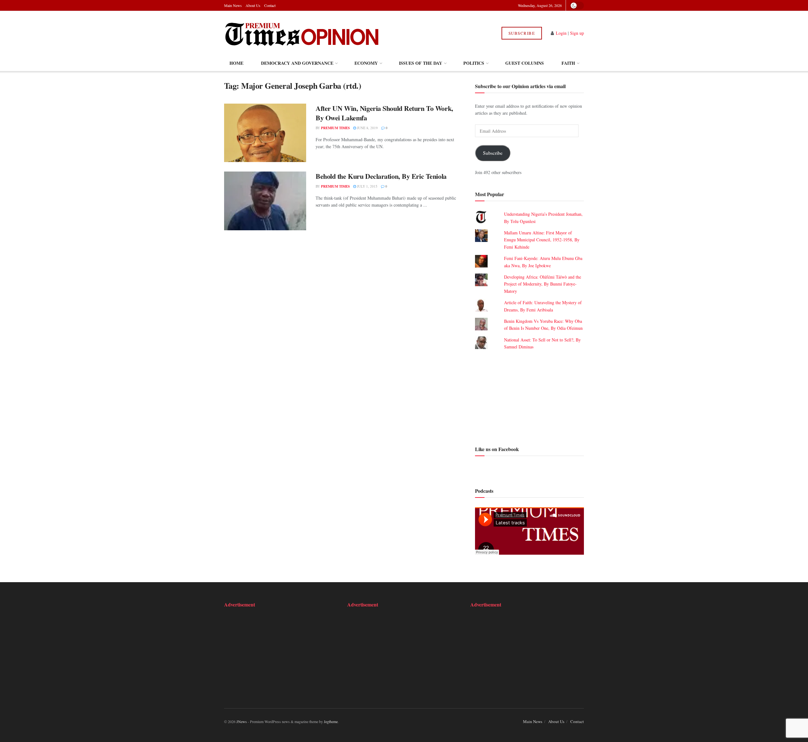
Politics (473, 63)
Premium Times (335, 127)
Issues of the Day (420, 63)
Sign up (577, 33)
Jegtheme (331, 721)
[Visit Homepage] (302, 33)
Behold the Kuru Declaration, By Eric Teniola (381, 176)
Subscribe (521, 33)
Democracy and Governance (297, 63)
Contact (270, 5)
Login (561, 33)
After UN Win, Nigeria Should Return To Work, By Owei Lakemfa (384, 113)
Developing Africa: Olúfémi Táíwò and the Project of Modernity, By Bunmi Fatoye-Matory (542, 284)
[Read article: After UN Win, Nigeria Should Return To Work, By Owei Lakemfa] (265, 133)
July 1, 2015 (366, 186)
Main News (233, 5)
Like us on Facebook (497, 449)
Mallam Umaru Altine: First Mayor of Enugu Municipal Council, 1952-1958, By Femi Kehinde (541, 240)
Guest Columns (524, 63)
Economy (366, 63)
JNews (241, 721)
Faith (568, 63)
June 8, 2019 (367, 127)
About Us (253, 5)
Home (236, 63)
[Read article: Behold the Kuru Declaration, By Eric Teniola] (265, 201)
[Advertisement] (529, 397)
